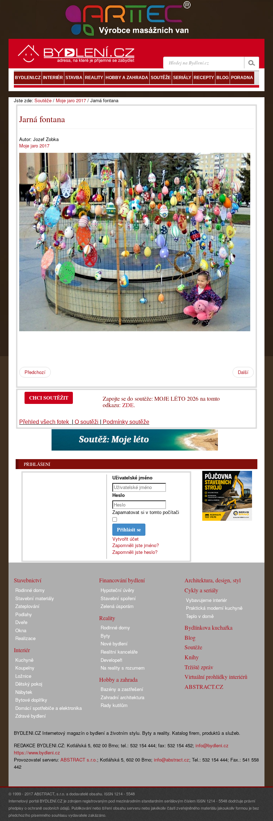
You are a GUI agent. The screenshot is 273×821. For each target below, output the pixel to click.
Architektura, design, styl (212, 580)
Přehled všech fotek (44, 422)
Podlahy (23, 614)
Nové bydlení (114, 643)
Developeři (111, 659)
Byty (105, 635)
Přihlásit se (129, 529)
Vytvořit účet (125, 538)
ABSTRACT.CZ (203, 686)
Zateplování (27, 606)
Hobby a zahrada (118, 679)
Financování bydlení (122, 580)
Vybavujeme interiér (206, 600)
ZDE (128, 405)
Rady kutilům (114, 705)
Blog (190, 637)
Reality (107, 618)
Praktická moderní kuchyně (214, 607)
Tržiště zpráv (198, 667)
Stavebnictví (27, 580)
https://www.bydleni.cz (37, 752)
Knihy (191, 657)
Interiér (22, 650)
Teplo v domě (200, 616)
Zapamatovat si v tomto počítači (145, 512)
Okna (20, 630)
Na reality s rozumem (123, 667)
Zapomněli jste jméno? (135, 545)
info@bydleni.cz (212, 745)
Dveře (21, 622)
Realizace (25, 638)
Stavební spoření (118, 598)
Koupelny (24, 667)
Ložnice (23, 675)
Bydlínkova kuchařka (208, 627)
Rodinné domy (30, 590)
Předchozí (35, 372)
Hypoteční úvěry (117, 590)
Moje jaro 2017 (71, 100)
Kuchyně (24, 659)
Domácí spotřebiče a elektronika (48, 708)
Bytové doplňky (31, 699)
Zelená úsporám (117, 606)
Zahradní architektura (122, 697)
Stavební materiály (34, 598)
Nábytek (23, 692)
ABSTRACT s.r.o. (78, 759)
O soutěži (86, 422)
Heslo (118, 495)
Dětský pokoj (28, 683)
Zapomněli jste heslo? (134, 552)
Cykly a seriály (201, 590)
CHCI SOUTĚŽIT (48, 397)
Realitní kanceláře (119, 651)
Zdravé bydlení (30, 715)
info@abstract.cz (171, 759)
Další (243, 372)
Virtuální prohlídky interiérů (215, 676)
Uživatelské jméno (132, 477)
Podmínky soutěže (126, 422)
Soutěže (43, 100)
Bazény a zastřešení (122, 689)
